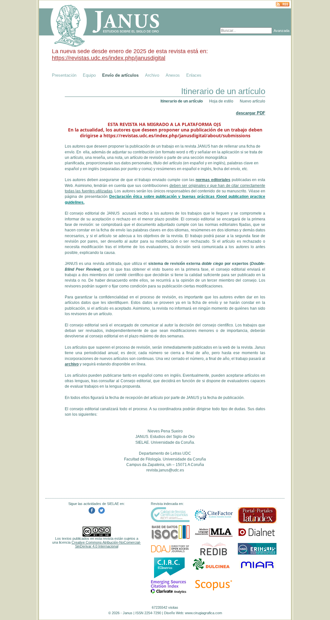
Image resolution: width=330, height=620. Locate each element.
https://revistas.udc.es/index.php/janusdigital (108, 58)
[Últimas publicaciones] (282, 4)
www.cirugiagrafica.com (203, 613)
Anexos (173, 75)
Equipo (89, 75)
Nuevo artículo (252, 101)
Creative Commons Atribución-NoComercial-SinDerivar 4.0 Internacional (106, 544)
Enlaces (193, 75)
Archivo (152, 75)
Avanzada (281, 31)
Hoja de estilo (221, 101)
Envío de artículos (120, 75)
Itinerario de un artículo (181, 101)
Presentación (64, 75)
